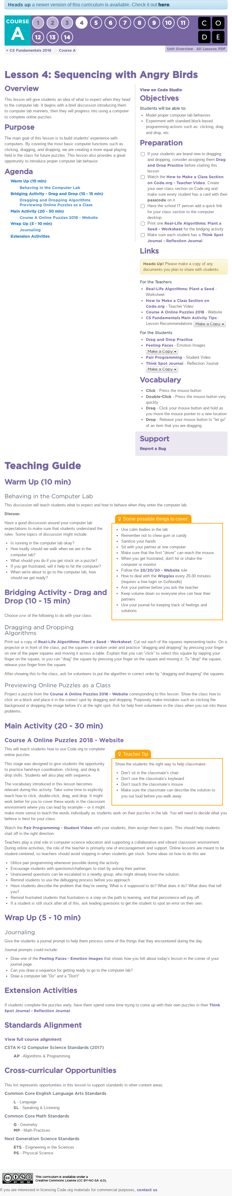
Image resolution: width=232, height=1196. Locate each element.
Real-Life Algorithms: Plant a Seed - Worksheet (84, 642)
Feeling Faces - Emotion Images (71, 958)
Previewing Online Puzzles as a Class (56, 205)
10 (168, 22)
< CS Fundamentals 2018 (28, 50)
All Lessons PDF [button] (211, 48)
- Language (25, 1101)
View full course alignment (33, 1039)
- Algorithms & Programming (42, 1055)
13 (53, 37)
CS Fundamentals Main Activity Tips (181, 318)
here (163, 5)
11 (183, 22)
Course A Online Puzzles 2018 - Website (59, 217)
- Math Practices (32, 1130)
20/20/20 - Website (160, 570)
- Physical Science (33, 1152)
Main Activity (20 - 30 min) (37, 211)
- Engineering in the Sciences (44, 1147)
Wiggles (166, 576)
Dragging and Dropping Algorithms (55, 200)
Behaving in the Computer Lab (50, 187)
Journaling (30, 230)
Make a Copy (208, 324)
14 (67, 37)
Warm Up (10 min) (29, 181)
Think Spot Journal (164, 363)
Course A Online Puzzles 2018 (175, 312)
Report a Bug (153, 448)
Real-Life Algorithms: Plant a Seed (180, 289)
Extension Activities (30, 236)
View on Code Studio (161, 90)
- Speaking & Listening (37, 1107)
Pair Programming (164, 357)
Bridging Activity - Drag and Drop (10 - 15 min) (57, 193)
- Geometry (25, 1124)
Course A (67, 50)
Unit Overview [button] (180, 48)
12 (38, 37)
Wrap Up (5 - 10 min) (31, 223)
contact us (147, 1190)
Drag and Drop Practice (169, 339)
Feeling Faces (159, 345)
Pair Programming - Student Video (58, 828)
